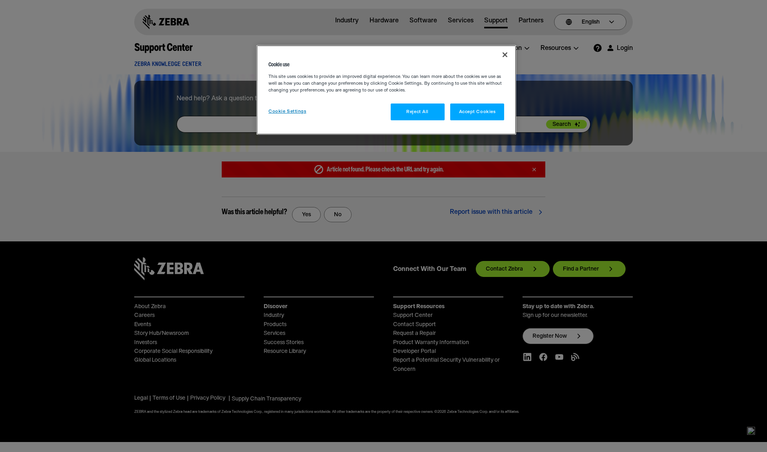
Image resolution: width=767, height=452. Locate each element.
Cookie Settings (287, 111)
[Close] (505, 55)
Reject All (417, 112)
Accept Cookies (477, 112)
